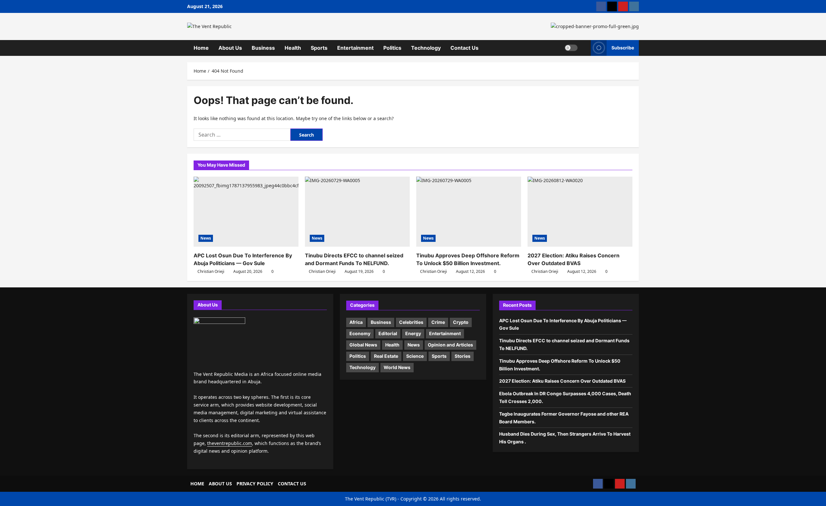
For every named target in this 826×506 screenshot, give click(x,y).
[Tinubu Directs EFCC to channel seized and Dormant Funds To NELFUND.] (357, 212)
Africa (356, 322)
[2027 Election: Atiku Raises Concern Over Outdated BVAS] (580, 212)
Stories (462, 356)
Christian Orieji (210, 271)
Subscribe (622, 47)
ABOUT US (220, 483)
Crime (438, 322)
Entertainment (355, 48)
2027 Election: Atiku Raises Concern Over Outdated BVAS (563, 381)
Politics (392, 48)
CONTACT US (292, 483)
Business (263, 48)
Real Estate (386, 356)
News (205, 238)
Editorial (387, 333)
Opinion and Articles (450, 344)
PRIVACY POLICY (255, 483)
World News (397, 367)
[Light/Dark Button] (571, 48)
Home (201, 48)
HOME (197, 483)
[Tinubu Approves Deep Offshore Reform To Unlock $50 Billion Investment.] (468, 212)
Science (415, 356)
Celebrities (411, 322)
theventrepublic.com (229, 443)
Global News (363, 344)
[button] (584, 48)
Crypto (460, 322)
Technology (426, 48)
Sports (319, 48)
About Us (230, 48)
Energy (413, 333)
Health (293, 48)
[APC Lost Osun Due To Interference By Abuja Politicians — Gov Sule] (246, 212)
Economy (359, 333)
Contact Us (464, 48)
